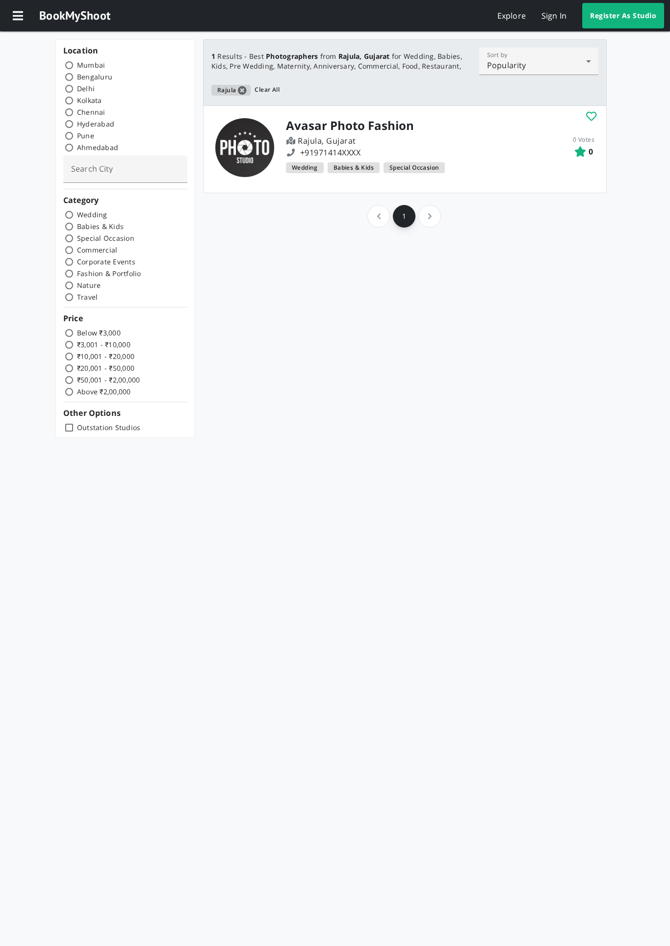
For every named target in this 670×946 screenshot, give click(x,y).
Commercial (97, 250)
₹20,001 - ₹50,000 (105, 368)
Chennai (91, 112)
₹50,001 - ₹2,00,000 (108, 379)
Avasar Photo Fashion (350, 125)
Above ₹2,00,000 (104, 391)
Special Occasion (105, 238)
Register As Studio (623, 15)
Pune (85, 135)
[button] (17, 15)
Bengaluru (94, 76)
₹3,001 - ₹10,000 (103, 344)
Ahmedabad (97, 147)
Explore (511, 15)
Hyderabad (95, 123)
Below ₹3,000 (99, 332)
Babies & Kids (100, 226)
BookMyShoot (74, 15)
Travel (87, 297)
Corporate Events (106, 261)
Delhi (86, 88)
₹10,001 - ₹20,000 (105, 356)
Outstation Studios (109, 427)
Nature (89, 285)
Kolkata (89, 100)
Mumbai (91, 65)
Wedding (92, 214)
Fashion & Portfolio (109, 273)
